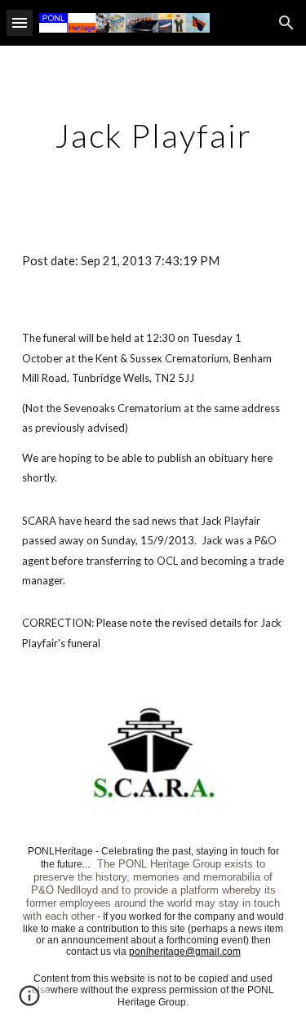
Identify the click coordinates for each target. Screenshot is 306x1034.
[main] (153, 135)
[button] (19, 22)
